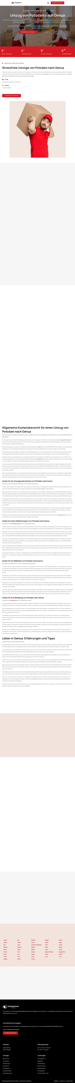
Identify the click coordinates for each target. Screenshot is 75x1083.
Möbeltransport (16, 523)
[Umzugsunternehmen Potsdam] (16, 3)
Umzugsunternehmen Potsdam (11, 1081)
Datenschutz (69, 1081)
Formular (46, 74)
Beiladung (14, 600)
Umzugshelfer (39, 459)
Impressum (62, 1081)
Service (43, 489)
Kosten (39, 447)
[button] (48, 3)
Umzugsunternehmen (64, 440)
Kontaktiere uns (61, 515)
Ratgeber (56, 1081)
